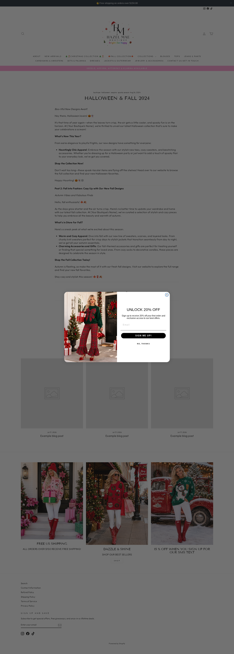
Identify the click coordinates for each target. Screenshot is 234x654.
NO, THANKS (143, 344)
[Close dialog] (166, 294)
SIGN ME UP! (143, 335)
